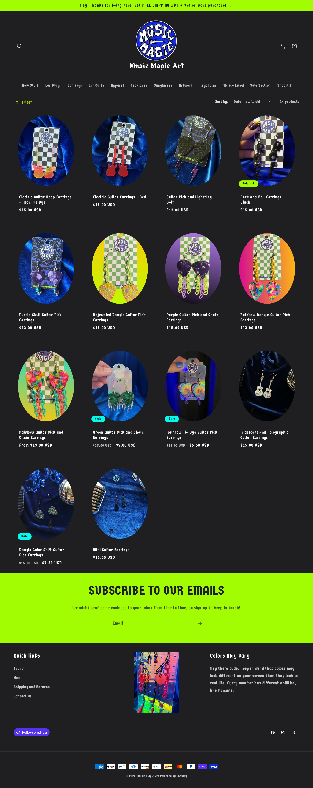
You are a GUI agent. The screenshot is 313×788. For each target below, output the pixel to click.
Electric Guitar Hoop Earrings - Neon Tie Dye (45, 200)
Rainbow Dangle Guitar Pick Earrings (265, 317)
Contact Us (23, 696)
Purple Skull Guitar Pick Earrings (40, 317)
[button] (20, 46)
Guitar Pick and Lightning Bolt (189, 200)
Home (18, 678)
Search (19, 669)
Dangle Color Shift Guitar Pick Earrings (41, 552)
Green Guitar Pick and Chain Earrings (118, 435)
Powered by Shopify (173, 776)
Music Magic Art (148, 776)
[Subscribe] (200, 623)
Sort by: (221, 101)
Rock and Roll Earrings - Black (262, 200)
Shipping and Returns (32, 687)
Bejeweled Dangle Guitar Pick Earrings (119, 317)
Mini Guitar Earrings (111, 550)
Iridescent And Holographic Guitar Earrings (264, 435)
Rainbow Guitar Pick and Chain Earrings (41, 435)
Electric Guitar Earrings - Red (119, 197)
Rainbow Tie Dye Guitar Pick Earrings (192, 435)
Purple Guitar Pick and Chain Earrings (193, 317)
